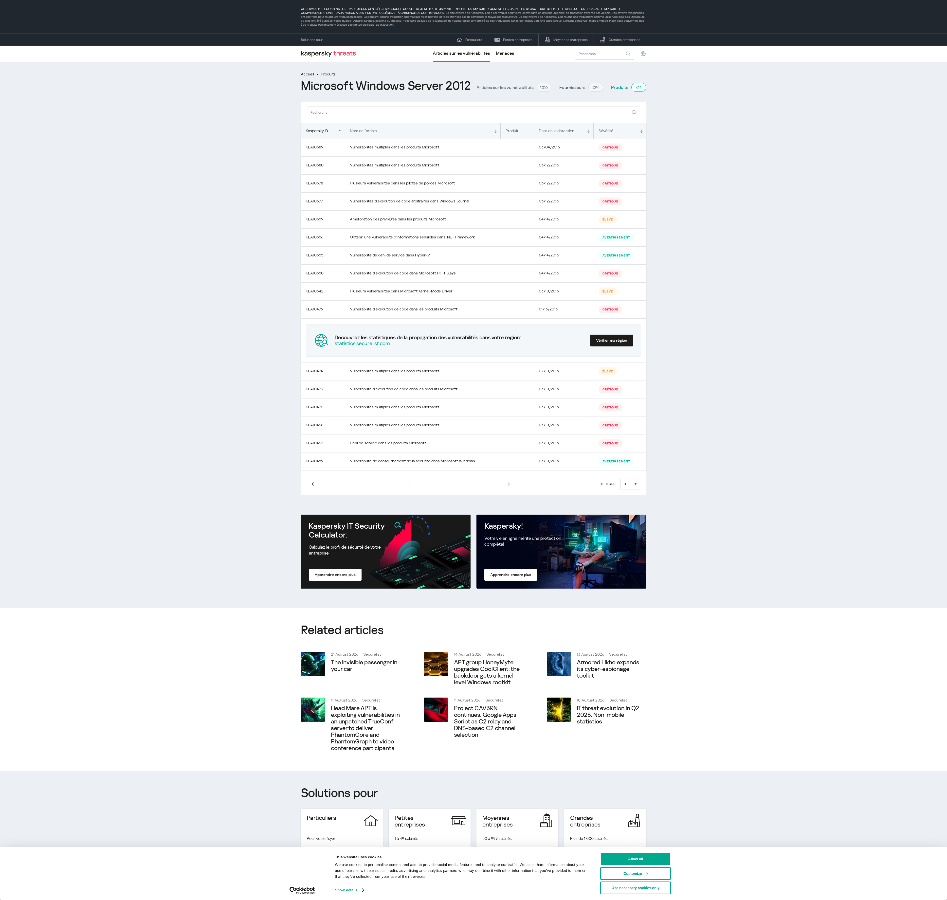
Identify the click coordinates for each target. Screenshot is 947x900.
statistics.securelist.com (362, 343)
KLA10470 (314, 407)
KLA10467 (314, 443)
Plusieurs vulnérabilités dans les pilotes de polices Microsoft (402, 183)
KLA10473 (314, 389)
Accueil (307, 74)
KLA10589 (314, 147)
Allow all (635, 859)
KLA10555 (314, 255)
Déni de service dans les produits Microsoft (388, 443)
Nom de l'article (363, 130)
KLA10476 (314, 309)
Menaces (505, 53)
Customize (632, 873)
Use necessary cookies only (635, 888)
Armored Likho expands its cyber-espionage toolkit (608, 669)
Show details (346, 890)
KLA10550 (315, 273)
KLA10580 (315, 165)
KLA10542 (314, 291)
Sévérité (606, 130)
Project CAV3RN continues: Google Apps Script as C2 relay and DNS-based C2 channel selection (485, 721)
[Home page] (330, 54)
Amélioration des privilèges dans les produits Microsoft (398, 219)
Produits (328, 74)
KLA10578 (314, 183)
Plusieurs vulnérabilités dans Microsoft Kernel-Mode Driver (401, 291)
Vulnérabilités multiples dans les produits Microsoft (394, 147)
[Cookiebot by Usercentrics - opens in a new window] (302, 890)
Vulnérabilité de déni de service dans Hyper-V (390, 255)
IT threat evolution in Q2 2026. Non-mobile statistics (608, 715)
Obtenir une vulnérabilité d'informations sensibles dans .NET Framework (412, 237)
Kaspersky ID (317, 130)
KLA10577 (314, 201)
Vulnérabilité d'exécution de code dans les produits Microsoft (403, 309)
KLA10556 (314, 237)
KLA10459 (314, 461)
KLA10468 (314, 425)
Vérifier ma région (611, 340)
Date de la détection (556, 130)
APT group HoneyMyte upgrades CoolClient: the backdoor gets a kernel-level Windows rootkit (487, 672)
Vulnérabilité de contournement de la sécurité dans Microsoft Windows (412, 461)
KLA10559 (314, 219)
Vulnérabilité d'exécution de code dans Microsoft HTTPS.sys (403, 273)
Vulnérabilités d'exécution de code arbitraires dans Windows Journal (409, 201)
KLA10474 (314, 371)
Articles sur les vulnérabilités (461, 53)
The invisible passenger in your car (364, 665)
